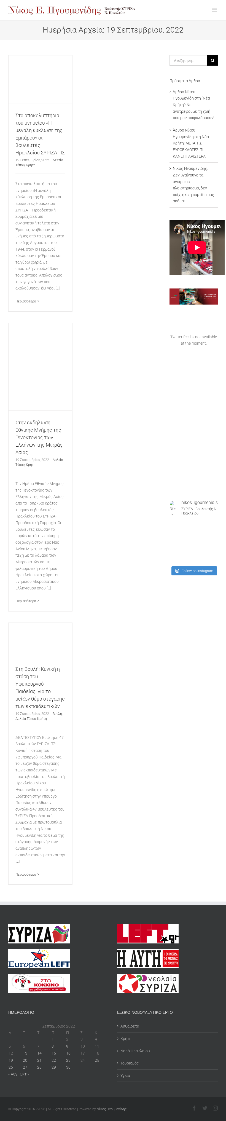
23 (68, 1060)
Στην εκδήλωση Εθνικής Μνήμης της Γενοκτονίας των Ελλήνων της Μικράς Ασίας (39, 437)
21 (39, 1060)
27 (25, 1067)
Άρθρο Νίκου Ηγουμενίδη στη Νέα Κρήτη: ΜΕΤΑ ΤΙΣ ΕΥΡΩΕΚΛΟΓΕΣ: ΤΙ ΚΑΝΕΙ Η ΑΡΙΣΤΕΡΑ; (191, 143)
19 (11, 1060)
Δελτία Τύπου (25, 719)
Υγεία (125, 1075)
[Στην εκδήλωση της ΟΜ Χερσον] (174, 542)
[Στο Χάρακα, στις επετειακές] (213, 558)
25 (97, 1060)
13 (25, 1053)
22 (54, 1060)
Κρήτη (31, 165)
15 (54, 1053)
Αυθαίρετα (129, 1026)
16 (68, 1053)
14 (39, 1053)
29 (54, 1067)
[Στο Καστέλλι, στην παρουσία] (200, 525)
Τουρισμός (129, 1063)
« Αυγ (12, 1074)
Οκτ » (24, 1074)
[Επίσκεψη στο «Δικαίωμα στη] (187, 534)
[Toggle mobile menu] (215, 10)
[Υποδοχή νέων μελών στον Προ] (174, 525)
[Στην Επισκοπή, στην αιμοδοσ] (200, 542)
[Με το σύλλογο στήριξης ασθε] (213, 550)
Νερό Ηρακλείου (135, 1051)
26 (11, 1067)
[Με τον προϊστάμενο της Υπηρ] (174, 558)
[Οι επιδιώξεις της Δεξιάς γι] (213, 542)
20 (25, 1060)
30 (68, 1067)
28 (39, 1067)
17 (82, 1053)
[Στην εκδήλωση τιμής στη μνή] (187, 542)
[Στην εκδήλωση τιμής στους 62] (200, 550)
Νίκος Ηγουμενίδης (112, 1109)
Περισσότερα (25, 301)
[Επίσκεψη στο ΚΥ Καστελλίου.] (174, 534)
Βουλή (57, 714)
